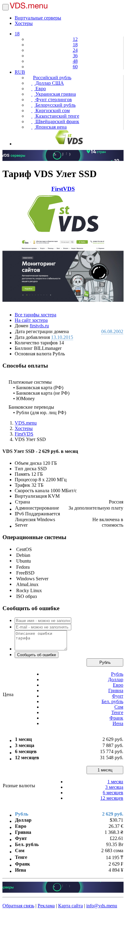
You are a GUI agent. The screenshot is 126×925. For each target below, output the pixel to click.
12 (75, 39)
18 (17, 33)
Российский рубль (52, 77)
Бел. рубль (112, 701)
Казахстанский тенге (56, 116)
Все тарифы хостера (35, 314)
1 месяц (105, 770)
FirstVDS (63, 189)
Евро (40, 88)
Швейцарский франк (56, 121)
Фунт (117, 696)
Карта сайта (70, 905)
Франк (116, 717)
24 (75, 50)
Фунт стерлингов (53, 99)
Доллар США (49, 83)
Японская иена (50, 127)
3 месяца (114, 787)
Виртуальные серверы (38, 17)
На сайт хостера (31, 320)
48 (75, 61)
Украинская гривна (55, 94)
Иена (118, 723)
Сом (118, 707)
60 (75, 66)
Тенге (117, 712)
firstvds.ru (39, 325)
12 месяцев (111, 798)
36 (75, 55)
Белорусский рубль (55, 105)
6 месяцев (113, 792)
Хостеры (24, 23)
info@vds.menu (101, 905)
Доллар (115, 679)
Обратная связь (18, 905)
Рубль (105, 662)
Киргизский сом (52, 110)
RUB (20, 72)
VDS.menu (26, 422)
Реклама (46, 905)
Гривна (115, 690)
